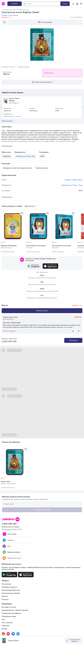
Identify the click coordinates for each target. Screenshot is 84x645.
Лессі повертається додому (35, 245)
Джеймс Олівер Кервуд (10, 15)
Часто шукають (7, 622)
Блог (3, 619)
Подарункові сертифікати (11, 613)
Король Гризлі (5, 481)
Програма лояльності (9, 587)
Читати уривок (46, 22)
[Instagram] (3, 633)
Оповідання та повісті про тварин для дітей (16, 9)
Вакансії (5, 596)
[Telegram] (18, 633)
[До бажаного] (4, 22)
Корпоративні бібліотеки (11, 590)
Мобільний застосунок (11, 564)
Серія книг (5, 625)
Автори (4, 629)
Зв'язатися (73, 340)
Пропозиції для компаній (11, 593)
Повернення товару (9, 616)
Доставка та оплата (9, 607)
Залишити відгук (42, 310)
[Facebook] (13, 633)
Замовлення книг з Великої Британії (15, 610)
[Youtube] (8, 633)
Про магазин (6, 584)
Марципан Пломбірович (9, 245)
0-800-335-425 (9, 341)
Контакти (5, 599)
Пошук (65, 4)
